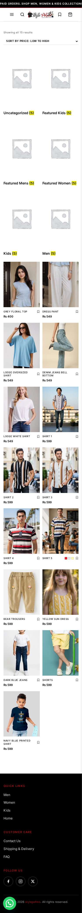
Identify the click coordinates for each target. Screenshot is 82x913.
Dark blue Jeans (15, 680)
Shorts (47, 680)
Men (6, 795)
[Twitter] (33, 881)
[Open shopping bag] (70, 14)
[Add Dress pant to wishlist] (77, 311)
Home (8, 818)
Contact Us (12, 841)
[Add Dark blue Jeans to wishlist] (38, 680)
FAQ (6, 857)
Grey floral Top (15, 311)
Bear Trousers (14, 619)
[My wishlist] (60, 14)
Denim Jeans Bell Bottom (55, 374)
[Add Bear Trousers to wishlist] (38, 619)
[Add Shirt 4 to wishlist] (38, 558)
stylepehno (32, 902)
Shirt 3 (47, 497)
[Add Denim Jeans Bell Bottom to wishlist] (77, 374)
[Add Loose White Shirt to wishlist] (38, 436)
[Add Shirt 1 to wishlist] (77, 436)
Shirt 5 (47, 558)
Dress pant (50, 311)
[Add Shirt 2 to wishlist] (38, 497)
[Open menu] (12, 14)
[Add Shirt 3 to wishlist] (77, 497)
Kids (6, 810)
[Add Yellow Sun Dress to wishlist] (77, 619)
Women (9, 802)
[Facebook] (8, 881)
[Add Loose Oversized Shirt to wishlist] (38, 374)
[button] (9, 903)
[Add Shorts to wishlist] (77, 680)
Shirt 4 (8, 558)
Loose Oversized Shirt (15, 374)
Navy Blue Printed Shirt (16, 742)
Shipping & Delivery (18, 849)
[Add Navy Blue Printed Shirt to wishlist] (38, 742)
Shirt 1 (47, 436)
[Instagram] (20, 881)
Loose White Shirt (16, 436)
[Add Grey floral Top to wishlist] (38, 311)
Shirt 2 (8, 497)
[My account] (49, 14)
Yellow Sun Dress (55, 619)
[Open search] (22, 14)
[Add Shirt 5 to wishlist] (77, 558)
